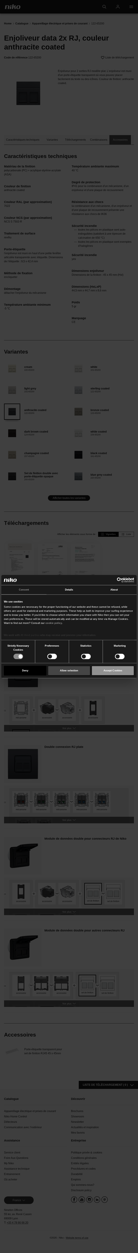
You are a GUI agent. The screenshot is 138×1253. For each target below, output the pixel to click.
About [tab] (114, 589)
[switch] (52, 656)
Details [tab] (69, 589)
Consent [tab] (24, 589)
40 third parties (30, 635)
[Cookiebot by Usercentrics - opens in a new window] (119, 579)
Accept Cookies (113, 670)
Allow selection (69, 670)
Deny (25, 670)
